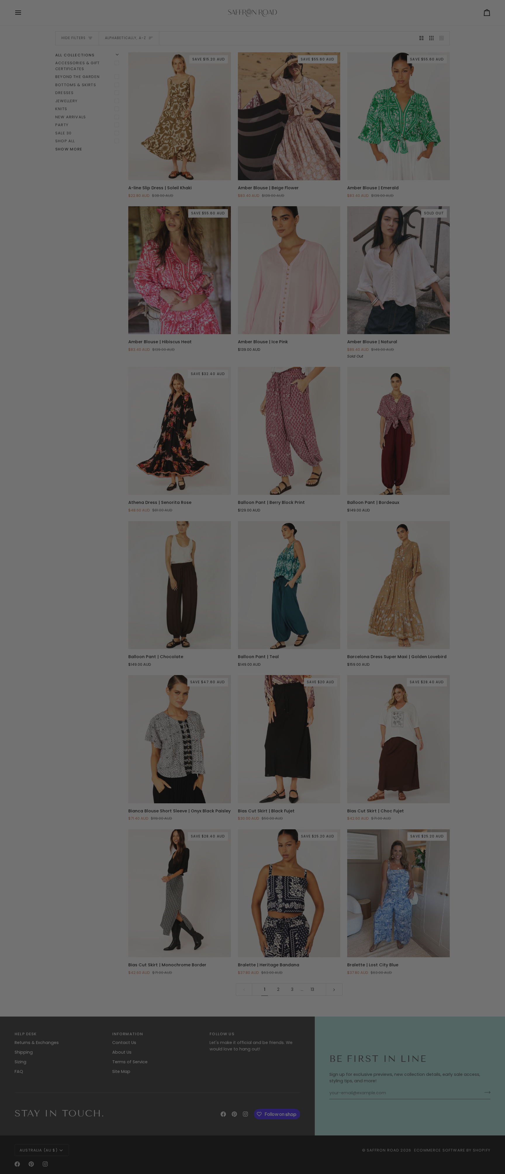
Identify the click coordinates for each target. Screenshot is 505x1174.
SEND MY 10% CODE (325, 645)
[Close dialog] (391, 491)
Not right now (325, 659)
